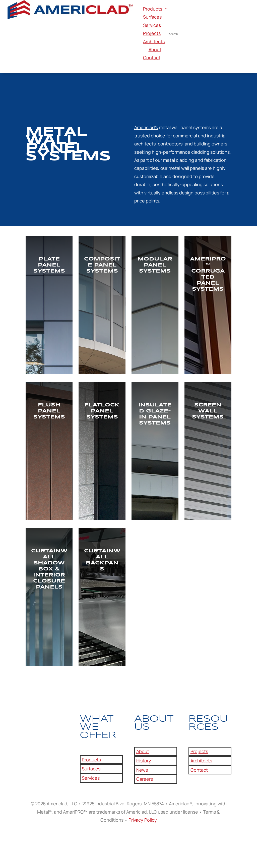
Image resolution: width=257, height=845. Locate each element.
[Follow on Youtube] (50, 729)
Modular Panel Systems (155, 265)
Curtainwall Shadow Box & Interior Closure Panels (49, 569)
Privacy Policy (142, 820)
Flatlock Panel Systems (102, 411)
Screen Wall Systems (208, 411)
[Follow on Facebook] (30, 729)
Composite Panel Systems (102, 265)
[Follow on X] (40, 729)
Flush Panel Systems (49, 411)
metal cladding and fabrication (195, 160)
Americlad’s (146, 127)
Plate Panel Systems (49, 265)
